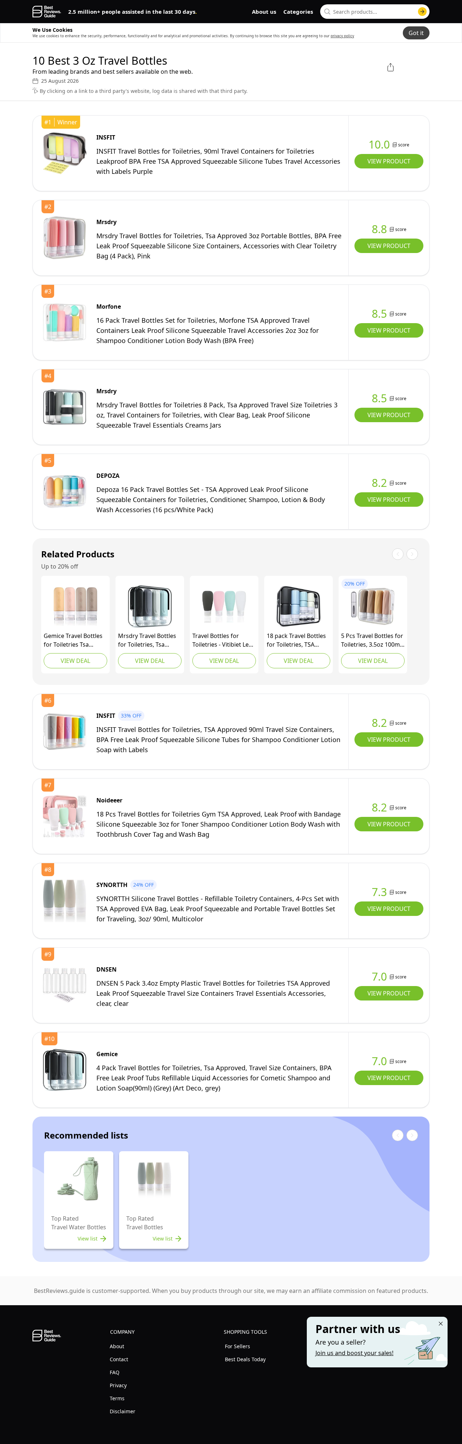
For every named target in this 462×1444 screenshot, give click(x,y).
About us (264, 11)
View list (87, 1238)
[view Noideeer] (64, 816)
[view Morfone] (64, 322)
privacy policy (342, 35)
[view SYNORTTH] (64, 900)
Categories (298, 11)
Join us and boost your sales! (354, 1353)
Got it (416, 33)
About (117, 1346)
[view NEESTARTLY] (373, 606)
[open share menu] (390, 67)
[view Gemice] (75, 606)
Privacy (118, 1385)
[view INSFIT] (64, 153)
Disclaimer (122, 1411)
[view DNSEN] (64, 985)
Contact (119, 1359)
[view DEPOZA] (64, 491)
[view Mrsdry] (64, 238)
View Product (388, 161)
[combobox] (375, 11)
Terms (117, 1398)
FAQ (114, 1372)
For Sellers (237, 1346)
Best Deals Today (245, 1359)
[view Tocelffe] (298, 606)
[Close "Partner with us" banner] (440, 1323)
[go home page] (46, 11)
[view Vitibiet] (224, 606)
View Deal (75, 661)
